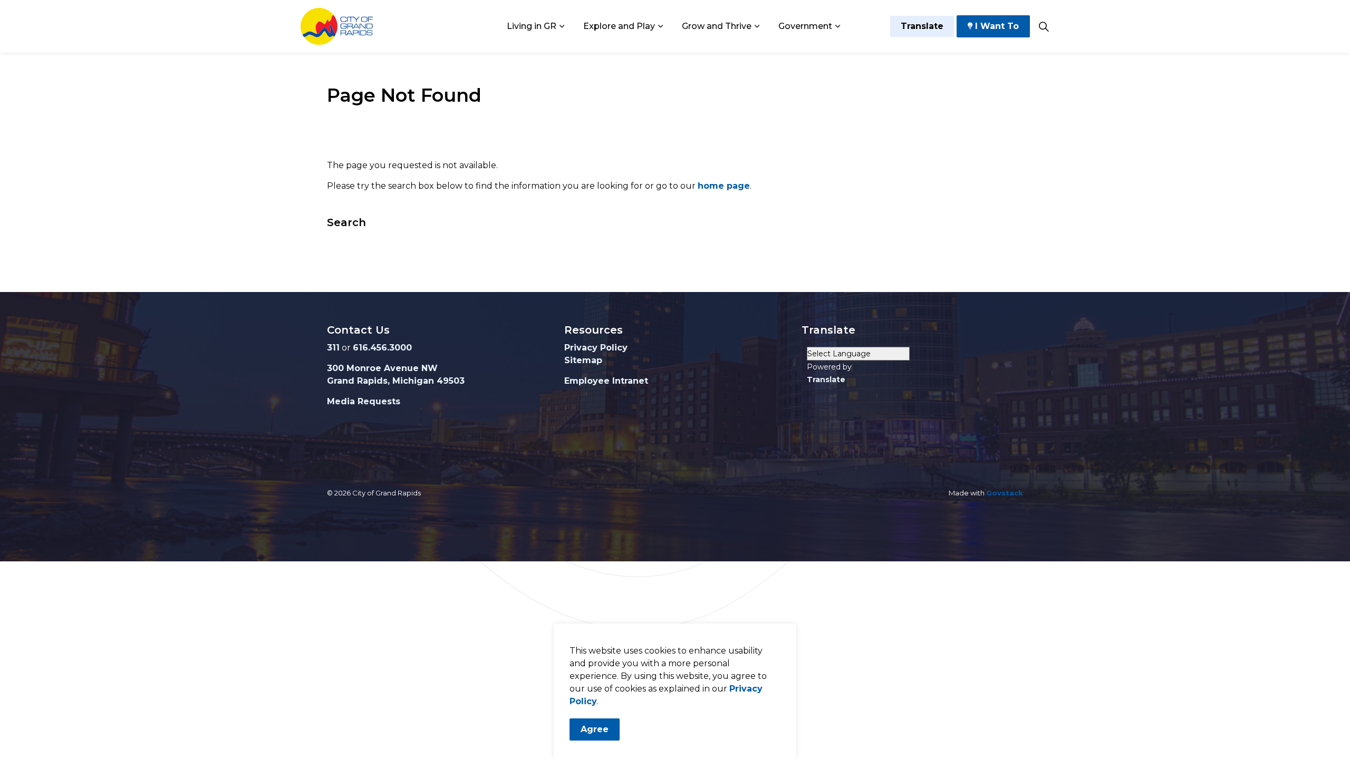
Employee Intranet (606, 381)
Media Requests (363, 401)
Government (805, 26)
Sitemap (583, 360)
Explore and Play (619, 26)
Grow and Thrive (716, 26)
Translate (922, 26)
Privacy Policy (596, 348)
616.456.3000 (382, 348)
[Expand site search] (1043, 26)
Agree (595, 729)
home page (724, 186)
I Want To (997, 26)
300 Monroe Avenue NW (382, 368)
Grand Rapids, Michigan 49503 (396, 381)
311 (333, 348)
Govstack (1004, 493)
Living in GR (531, 26)
